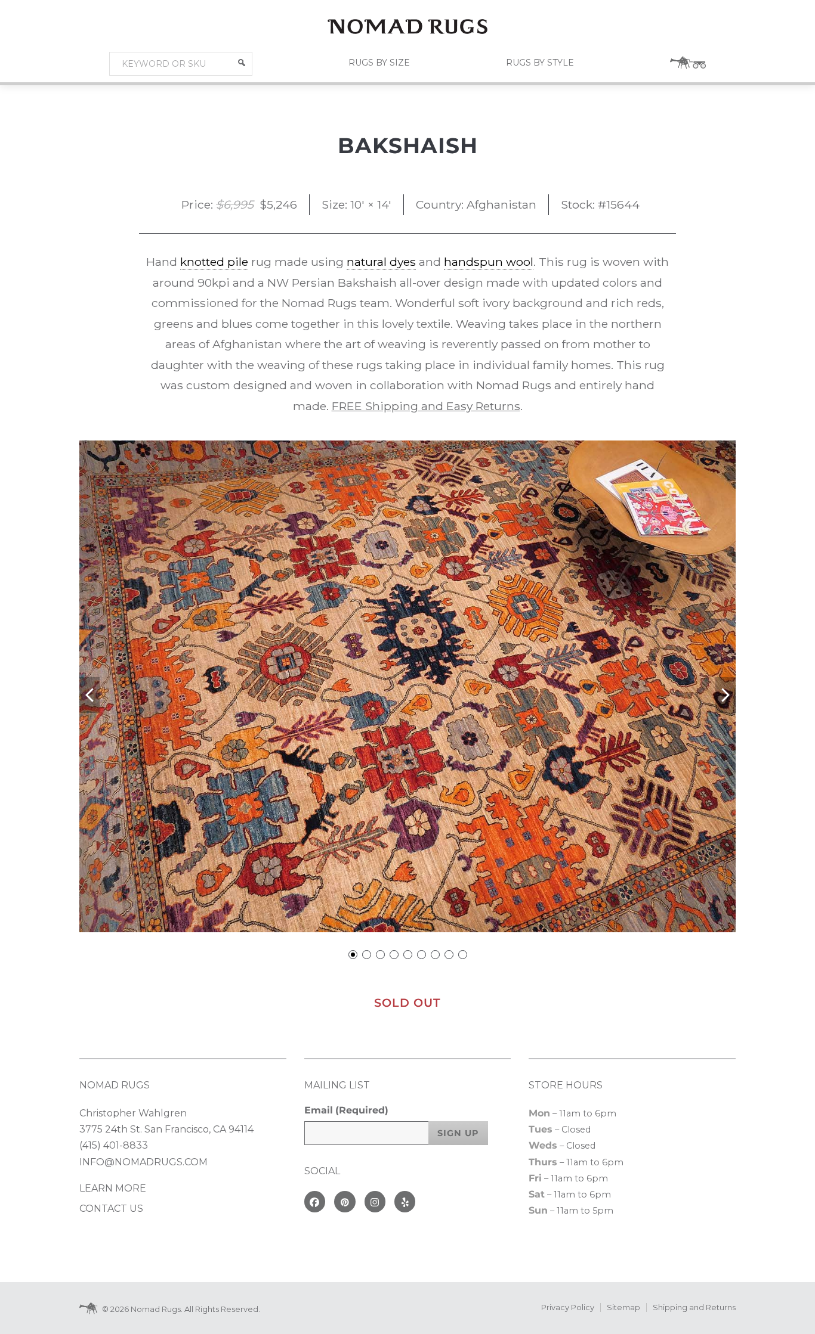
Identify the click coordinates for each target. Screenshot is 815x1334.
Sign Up (458, 1133)
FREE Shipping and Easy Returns (426, 406)
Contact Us (111, 1208)
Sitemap (623, 1307)
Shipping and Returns (694, 1307)
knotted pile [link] (214, 262)
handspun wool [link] (488, 262)
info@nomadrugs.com (143, 1162)
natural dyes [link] (381, 262)
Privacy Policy (567, 1307)
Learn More (112, 1188)
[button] (241, 62)
